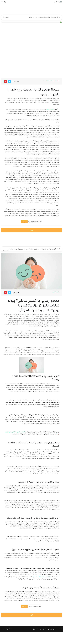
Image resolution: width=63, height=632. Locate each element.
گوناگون (46, 80)
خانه (58, 17)
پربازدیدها (53, 17)
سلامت (51, 80)
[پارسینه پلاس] (58, 1)
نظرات (31, 230)
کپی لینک (24, 222)
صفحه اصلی (10, 629)
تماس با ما (4, 629)
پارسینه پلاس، (51, 109)
